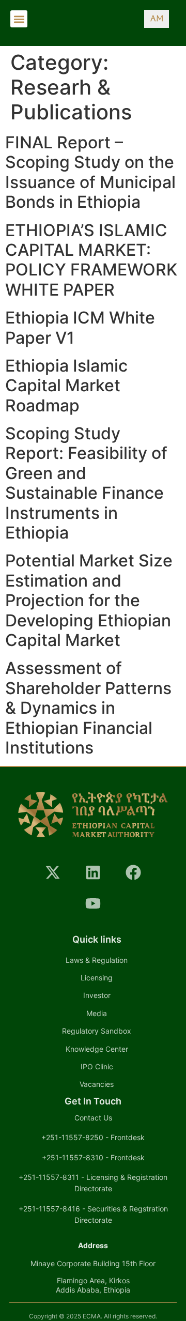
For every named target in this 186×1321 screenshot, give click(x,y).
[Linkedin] (93, 872)
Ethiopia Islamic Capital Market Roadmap (66, 386)
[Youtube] (93, 903)
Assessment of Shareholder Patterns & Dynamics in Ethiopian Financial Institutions (88, 708)
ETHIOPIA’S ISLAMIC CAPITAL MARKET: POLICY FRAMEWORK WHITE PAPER (91, 260)
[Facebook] (133, 872)
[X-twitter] (52, 872)
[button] (18, 18)
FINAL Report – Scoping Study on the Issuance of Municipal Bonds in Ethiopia (90, 172)
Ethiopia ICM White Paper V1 (80, 327)
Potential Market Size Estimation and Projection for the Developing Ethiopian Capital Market (89, 600)
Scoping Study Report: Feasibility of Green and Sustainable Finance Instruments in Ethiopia (86, 483)
